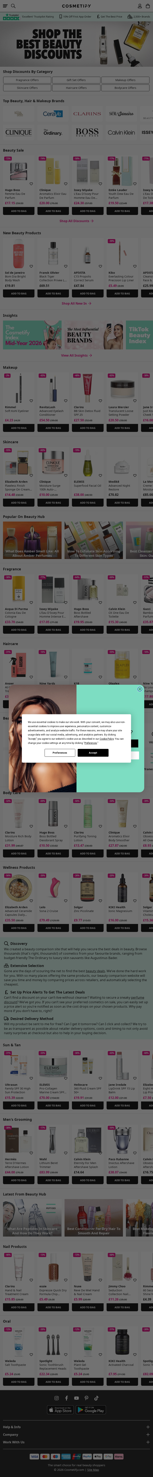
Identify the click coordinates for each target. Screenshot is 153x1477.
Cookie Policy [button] (107, 739)
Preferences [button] (90, 743)
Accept (93, 752)
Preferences (60, 752)
